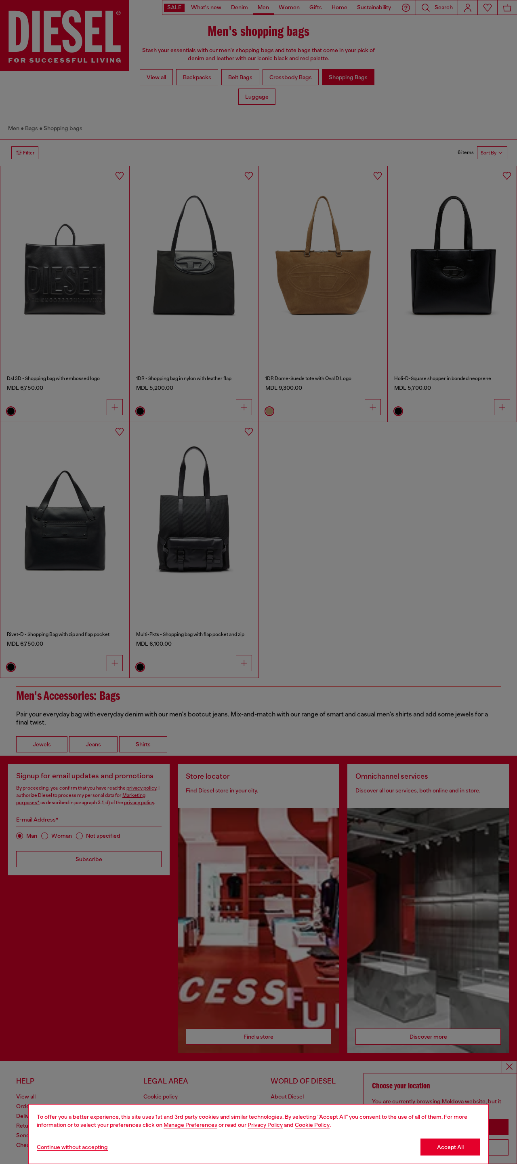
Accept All (450, 1147)
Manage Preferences (190, 1125)
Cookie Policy (312, 1125)
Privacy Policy (265, 1125)
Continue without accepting (72, 1147)
